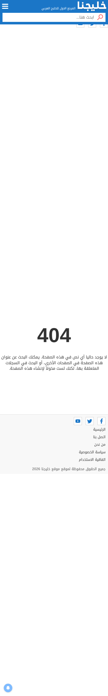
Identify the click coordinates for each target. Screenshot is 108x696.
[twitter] (90, 421)
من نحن (99, 444)
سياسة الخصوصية (92, 452)
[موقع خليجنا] (92, 6)
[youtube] (78, 421)
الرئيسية (99, 429)
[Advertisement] (54, 111)
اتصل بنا (99, 437)
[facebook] (101, 421)
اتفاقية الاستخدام (92, 460)
